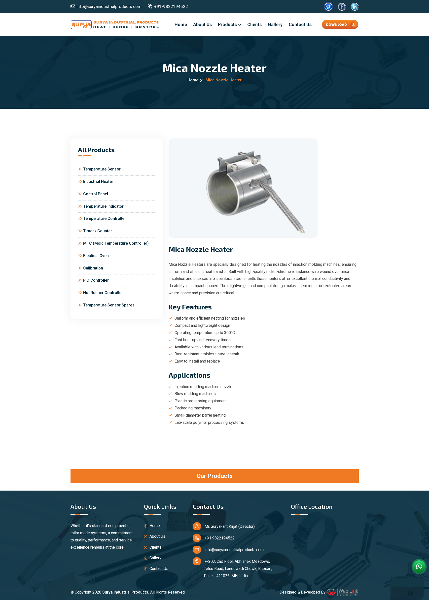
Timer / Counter (97, 231)
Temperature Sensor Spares (109, 305)
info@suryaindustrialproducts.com (109, 6)
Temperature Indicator (103, 206)
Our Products (215, 475)
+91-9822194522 (170, 6)
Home (181, 24)
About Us (202, 24)
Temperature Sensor (102, 169)
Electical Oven (96, 255)
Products (227, 24)
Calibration (93, 268)
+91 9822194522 (220, 538)
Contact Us (300, 24)
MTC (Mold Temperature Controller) (116, 243)
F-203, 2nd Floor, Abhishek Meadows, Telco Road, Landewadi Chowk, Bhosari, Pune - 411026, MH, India (232, 568)
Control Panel (95, 194)
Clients (254, 24)
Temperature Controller (104, 218)
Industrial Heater (98, 181)
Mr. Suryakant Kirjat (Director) (230, 526)
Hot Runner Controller (103, 292)
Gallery (275, 24)
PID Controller (96, 280)
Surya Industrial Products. (125, 592)
